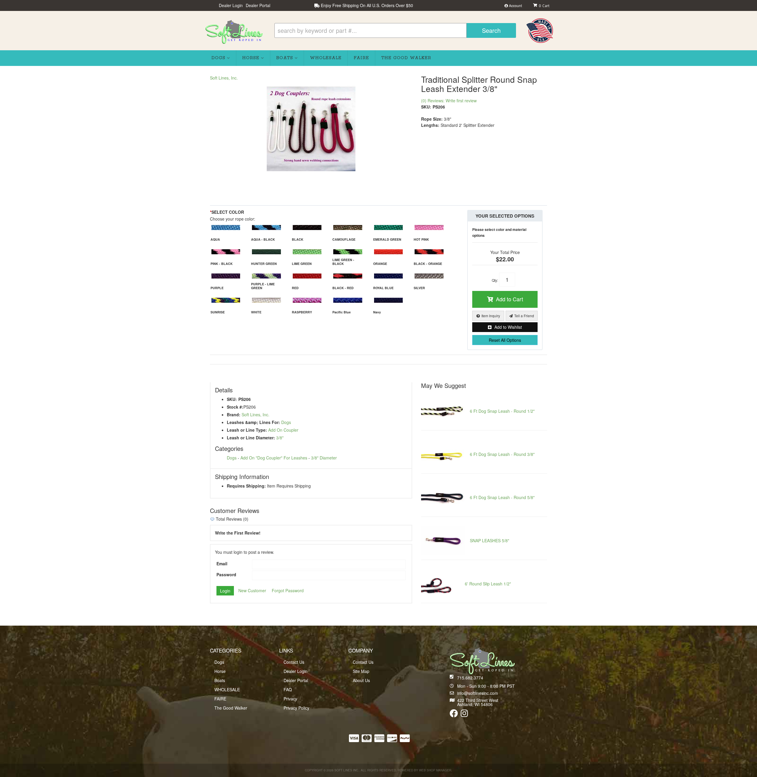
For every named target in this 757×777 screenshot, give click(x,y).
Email (221, 563)
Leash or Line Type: (247, 430)
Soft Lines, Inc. (224, 78)
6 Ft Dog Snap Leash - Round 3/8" (502, 454)
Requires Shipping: (246, 486)
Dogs (286, 422)
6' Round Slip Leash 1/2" (488, 584)
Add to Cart (509, 299)
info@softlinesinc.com (477, 693)
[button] (395, 30)
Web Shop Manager (435, 770)
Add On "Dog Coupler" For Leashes (273, 458)
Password (226, 574)
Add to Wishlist (508, 327)
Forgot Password (288, 590)
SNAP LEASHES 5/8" (489, 540)
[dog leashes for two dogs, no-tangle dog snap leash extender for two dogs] (311, 126)
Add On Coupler (283, 430)
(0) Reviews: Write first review (449, 100)
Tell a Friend (524, 315)
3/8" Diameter (324, 458)
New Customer (252, 590)
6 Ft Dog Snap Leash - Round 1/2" (502, 411)
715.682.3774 (470, 678)
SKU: (426, 107)
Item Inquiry (490, 315)
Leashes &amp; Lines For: (253, 422)
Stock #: (235, 407)
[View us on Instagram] (464, 715)
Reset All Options (505, 340)
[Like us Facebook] (454, 715)
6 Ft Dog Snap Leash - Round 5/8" (502, 497)
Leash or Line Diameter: (251, 438)
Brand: (233, 414)
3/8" (280, 438)
